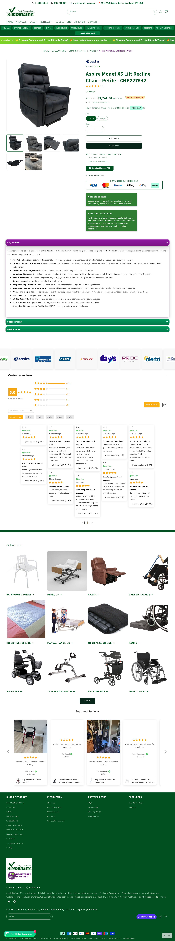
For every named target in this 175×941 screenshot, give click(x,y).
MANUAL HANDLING (132, 28)
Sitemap (132, 807)
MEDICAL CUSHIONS (87, 33)
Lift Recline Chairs (87, 51)
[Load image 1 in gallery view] (15, 143)
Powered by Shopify (61, 938)
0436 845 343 (40, 3)
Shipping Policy (94, 812)
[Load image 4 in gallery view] (70, 143)
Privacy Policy (93, 816)
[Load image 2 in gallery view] (33, 143)
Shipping (89, 102)
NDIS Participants (54, 807)
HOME (46, 51)
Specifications (14, 321)
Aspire (97, 66)
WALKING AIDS (61, 28)
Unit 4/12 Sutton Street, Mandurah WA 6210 (120, 3)
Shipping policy (113, 938)
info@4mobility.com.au (82, 3)
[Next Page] (92, 522)
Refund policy (75, 938)
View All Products (136, 803)
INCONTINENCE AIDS (112, 28)
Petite (91, 118)
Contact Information (55, 821)
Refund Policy (93, 807)
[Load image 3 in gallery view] (52, 143)
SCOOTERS (148, 28)
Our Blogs (51, 816)
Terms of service (99, 938)
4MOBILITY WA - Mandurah (20, 938)
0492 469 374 (58, 3)
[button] (33, 22)
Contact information (128, 938)
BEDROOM (37, 28)
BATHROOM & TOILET (21, 28)
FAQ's (90, 803)
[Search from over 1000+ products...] (154, 11)
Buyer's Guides (53, 812)
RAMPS (133, 643)
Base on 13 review (15, 398)
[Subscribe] (49, 917)
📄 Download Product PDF (99, 168)
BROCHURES (13, 329)
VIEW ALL (6, 28)
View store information (98, 161)
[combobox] (112, 12)
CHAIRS (49, 28)
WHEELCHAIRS (76, 28)
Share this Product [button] (96, 175)
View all (87, 700)
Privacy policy (87, 938)
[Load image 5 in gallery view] (15, 161)
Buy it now (114, 145)
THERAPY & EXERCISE (164, 28)
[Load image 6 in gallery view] (33, 161)
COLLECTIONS (59, 51)
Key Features (13, 242)
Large (102, 118)
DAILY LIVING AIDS (93, 28)
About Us (51, 803)
